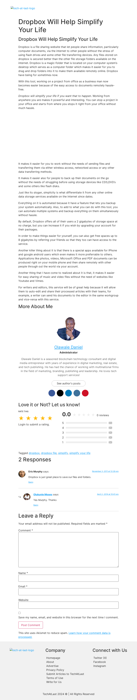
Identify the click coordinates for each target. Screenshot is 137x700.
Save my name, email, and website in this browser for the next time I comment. (68, 617)
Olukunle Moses (42, 494)
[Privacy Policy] (67, 670)
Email (22, 586)
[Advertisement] (68, 135)
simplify (63, 453)
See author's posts (68, 383)
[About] (67, 662)
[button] (82, 8)
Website (23, 600)
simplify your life (79, 453)
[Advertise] (67, 666)
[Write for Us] (67, 682)
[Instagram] (114, 666)
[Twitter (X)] (114, 658)
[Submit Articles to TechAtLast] (67, 674)
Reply (30, 482)
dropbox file (49, 453)
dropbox (34, 453)
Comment (25, 530)
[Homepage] (67, 658)
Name (23, 573)
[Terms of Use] (67, 678)
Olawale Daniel (68, 347)
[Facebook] (114, 662)
